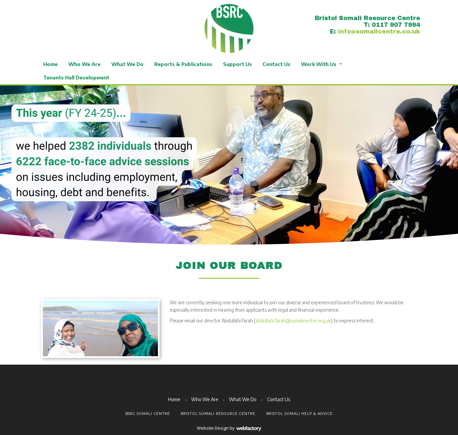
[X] (45, 17)
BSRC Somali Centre (147, 413)
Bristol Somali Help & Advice (299, 413)
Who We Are (84, 64)
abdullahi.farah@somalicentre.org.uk (293, 320)
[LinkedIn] (62, 17)
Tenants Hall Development (76, 77)
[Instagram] (95, 17)
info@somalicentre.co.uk (379, 31)
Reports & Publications (183, 64)
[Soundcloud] (112, 17)
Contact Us (276, 64)
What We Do (127, 64)
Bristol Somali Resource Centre (218, 413)
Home (50, 64)
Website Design (213, 428)
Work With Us (318, 64)
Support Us (237, 64)
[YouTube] (79, 17)
